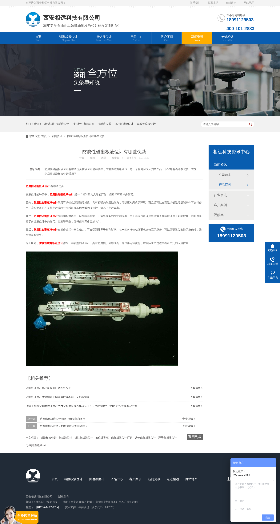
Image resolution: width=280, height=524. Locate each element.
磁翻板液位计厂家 (121, 437)
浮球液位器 (104, 123)
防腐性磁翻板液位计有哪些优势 (86, 136)
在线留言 (231, 2)
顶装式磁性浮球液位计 (55, 123)
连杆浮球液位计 (124, 123)
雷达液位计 (104, 38)
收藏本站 (213, 2)
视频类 (219, 215)
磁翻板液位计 (68, 38)
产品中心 (136, 38)
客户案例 (167, 38)
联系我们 (195, 2)
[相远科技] (33, 16)
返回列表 (195, 437)
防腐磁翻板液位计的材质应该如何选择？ (64, 426)
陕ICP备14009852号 (47, 507)
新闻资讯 (197, 38)
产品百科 (225, 184)
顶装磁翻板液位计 (37, 445)
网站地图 (249, 2)
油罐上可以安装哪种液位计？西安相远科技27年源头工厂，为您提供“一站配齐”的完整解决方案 (81, 406)
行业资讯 (220, 195)
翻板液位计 (65, 437)
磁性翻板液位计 (83, 437)
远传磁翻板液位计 (145, 437)
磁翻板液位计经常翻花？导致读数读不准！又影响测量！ (59, 397)
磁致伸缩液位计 (146, 123)
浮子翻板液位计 (167, 437)
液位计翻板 (102, 437)
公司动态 (225, 175)
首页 (38, 38)
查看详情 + (188, 418)
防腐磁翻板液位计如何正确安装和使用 (62, 418)
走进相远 (227, 38)
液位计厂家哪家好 (83, 123)
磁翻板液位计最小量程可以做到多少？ (48, 388)
